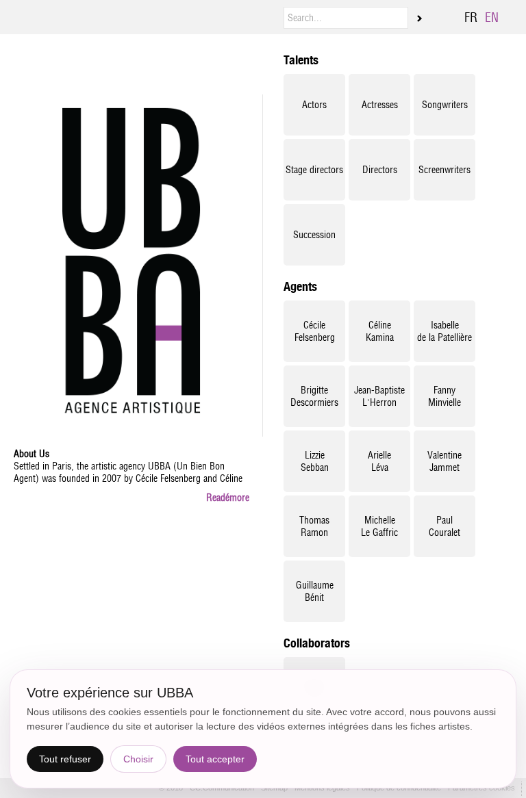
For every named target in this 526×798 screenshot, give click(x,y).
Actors (314, 105)
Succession (314, 235)
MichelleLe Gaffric (379, 526)
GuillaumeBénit (315, 591)
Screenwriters (444, 170)
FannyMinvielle (444, 396)
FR (470, 17)
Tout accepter (215, 759)
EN (492, 17)
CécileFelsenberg (315, 331)
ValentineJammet (444, 461)
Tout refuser (65, 759)
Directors (379, 170)
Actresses (380, 105)
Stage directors (314, 170)
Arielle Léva (379, 461)
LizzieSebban (315, 461)
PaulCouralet (444, 526)
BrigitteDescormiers (314, 396)
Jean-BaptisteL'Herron (379, 396)
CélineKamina (380, 331)
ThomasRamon (314, 526)
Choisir (138, 759)
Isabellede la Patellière (444, 331)
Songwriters (445, 105)
